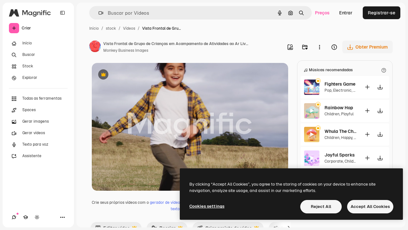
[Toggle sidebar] (62, 13)
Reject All (321, 206)
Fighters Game (339, 84)
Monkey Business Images (125, 50)
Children (331, 114)
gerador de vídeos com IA (172, 202)
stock (111, 28)
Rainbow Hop (338, 108)
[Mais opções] (319, 47)
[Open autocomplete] (98, 13)
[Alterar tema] (37, 217)
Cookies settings (206, 206)
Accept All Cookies (370, 206)
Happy (346, 137)
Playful (347, 114)
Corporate (333, 161)
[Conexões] (14, 217)
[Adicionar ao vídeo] (367, 87)
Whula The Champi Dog (340, 131)
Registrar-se (381, 13)
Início (94, 28)
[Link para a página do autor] (95, 47)
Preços (322, 13)
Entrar (346, 13)
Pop (328, 90)
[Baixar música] (380, 87)
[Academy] (25, 217)
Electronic (342, 90)
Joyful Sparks (339, 155)
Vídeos (129, 28)
